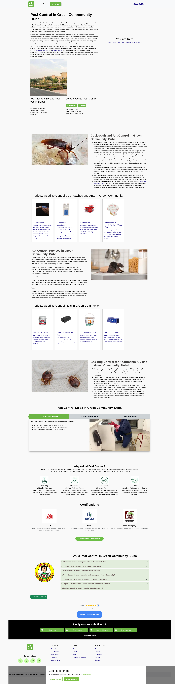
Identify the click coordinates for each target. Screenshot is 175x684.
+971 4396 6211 (71, 105)
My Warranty (55, 4)
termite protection (57, 50)
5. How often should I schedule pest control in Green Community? (84, 579)
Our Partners (55, 652)
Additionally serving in (39, 597)
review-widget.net (91, 608)
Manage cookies (55, 679)
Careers (97, 660)
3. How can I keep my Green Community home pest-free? (81, 570)
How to (75, 652)
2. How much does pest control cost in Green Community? (81, 566)
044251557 (140, 4)
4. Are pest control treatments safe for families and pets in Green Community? (88, 575)
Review (97, 657)
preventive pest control (42, 50)
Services (98, 652)
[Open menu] (43, 4)
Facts (74, 654)
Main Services (55, 660)
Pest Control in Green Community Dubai (129, 42)
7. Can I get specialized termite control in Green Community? (82, 588)
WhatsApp (82, 105)
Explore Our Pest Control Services (89, 538)
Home (110, 42)
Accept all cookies (71, 679)
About (97, 649)
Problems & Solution (79, 657)
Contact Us (98, 654)
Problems (54, 657)
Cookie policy (86, 674)
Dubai (115, 42)
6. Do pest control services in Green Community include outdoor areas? (86, 584)
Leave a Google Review (89, 614)
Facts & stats (55, 654)
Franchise (54, 649)
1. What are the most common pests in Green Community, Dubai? (83, 562)
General (75, 649)
